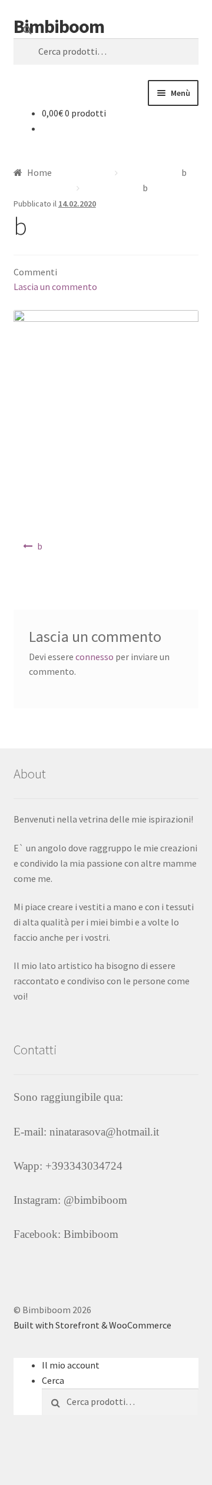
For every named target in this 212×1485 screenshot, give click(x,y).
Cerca (53, 1380)
